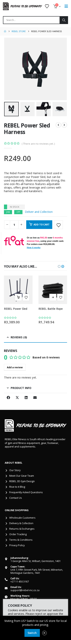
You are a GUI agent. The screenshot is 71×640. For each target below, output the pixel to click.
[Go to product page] (18, 289)
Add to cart (41, 224)
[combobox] (31, 20)
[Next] (64, 125)
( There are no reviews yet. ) (38, 143)
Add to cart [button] (18, 297)
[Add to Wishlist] (58, 224)
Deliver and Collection (39, 212)
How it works (33, 247)
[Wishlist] (47, 6)
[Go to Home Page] (5, 31)
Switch (32, 633)
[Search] (64, 20)
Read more (52, 297)
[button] (9, 69)
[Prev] (58, 125)
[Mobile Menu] (66, 6)
